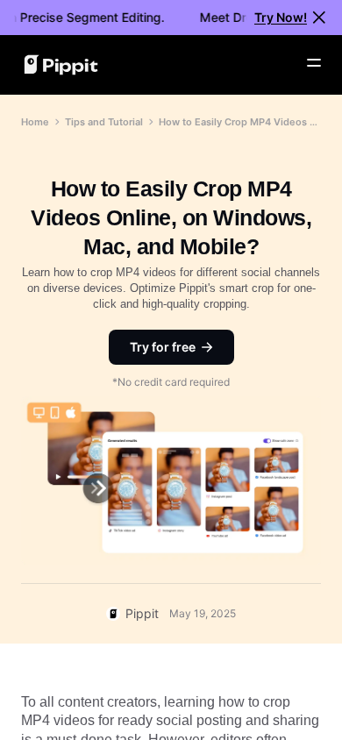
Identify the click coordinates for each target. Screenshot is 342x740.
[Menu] (313, 63)
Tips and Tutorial (104, 122)
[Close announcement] (319, 17)
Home (35, 122)
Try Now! (280, 17)
